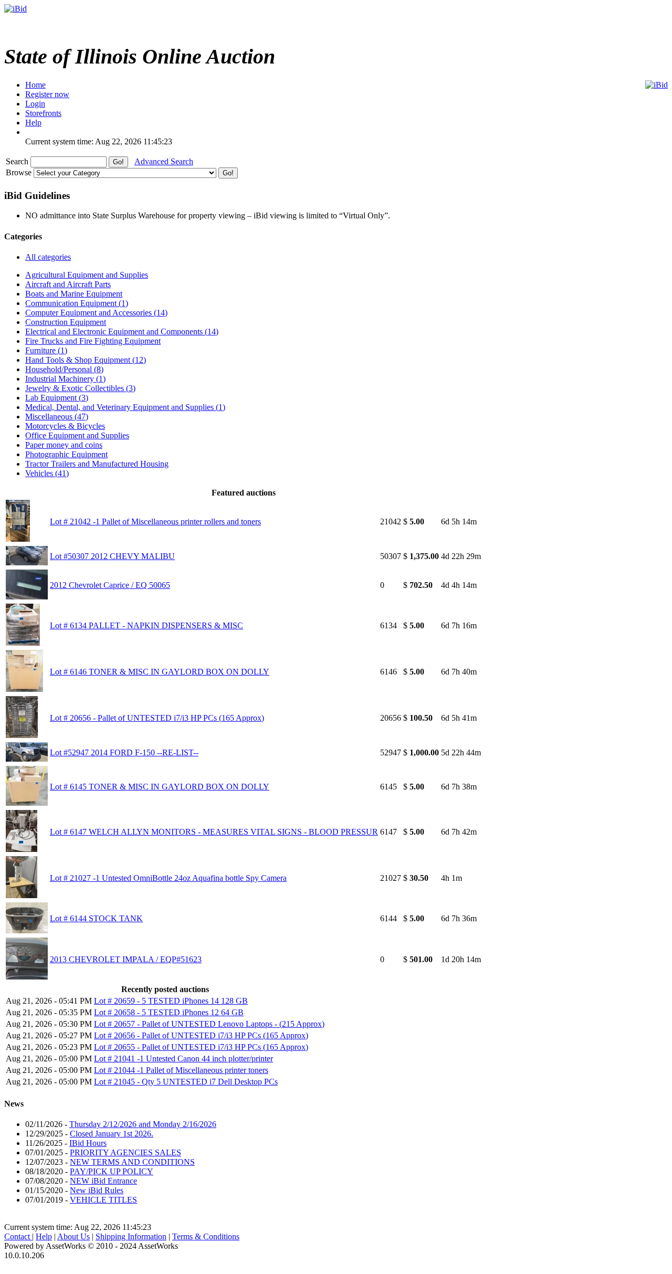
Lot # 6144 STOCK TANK (96, 918)
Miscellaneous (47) (56, 416)
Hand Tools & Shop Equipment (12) (85, 359)
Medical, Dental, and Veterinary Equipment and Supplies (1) (125, 407)
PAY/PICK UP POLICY (111, 1171)
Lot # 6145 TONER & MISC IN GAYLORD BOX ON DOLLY (159, 786)
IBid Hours (88, 1143)
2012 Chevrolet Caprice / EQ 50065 (110, 585)
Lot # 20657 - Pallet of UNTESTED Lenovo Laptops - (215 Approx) (209, 1023)
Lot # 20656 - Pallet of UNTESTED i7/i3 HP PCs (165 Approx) (157, 717)
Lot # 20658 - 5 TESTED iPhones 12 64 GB (169, 1012)
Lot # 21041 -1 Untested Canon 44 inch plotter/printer (183, 1058)
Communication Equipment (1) (76, 303)
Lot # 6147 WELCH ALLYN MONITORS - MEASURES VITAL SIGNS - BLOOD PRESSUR (214, 831)
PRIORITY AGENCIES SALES (125, 1152)
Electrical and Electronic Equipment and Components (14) (121, 331)
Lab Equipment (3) (56, 397)
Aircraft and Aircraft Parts (68, 284)
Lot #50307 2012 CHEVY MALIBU (112, 556)
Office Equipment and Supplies (77, 435)
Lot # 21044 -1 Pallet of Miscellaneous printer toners (181, 1070)
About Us (73, 1236)
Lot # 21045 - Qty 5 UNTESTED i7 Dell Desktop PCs (186, 1081)
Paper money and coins (63, 444)
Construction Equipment (65, 322)
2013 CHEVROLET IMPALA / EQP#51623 (126, 959)
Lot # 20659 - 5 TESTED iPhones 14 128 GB (171, 1000)
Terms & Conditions (205, 1236)
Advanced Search (163, 161)
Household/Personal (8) (64, 369)
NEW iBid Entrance (103, 1180)
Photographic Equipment (66, 454)
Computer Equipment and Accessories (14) (96, 312)
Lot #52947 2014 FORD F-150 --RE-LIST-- (124, 752)
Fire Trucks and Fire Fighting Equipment (93, 340)
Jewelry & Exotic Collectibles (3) (80, 388)
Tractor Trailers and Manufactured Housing (97, 463)
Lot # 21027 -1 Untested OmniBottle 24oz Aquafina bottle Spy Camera (168, 877)
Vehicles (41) (47, 473)
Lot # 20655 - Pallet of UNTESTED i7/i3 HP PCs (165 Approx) (201, 1047)
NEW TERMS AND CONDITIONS (132, 1161)
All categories (48, 256)
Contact (18, 1236)
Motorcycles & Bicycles (65, 426)
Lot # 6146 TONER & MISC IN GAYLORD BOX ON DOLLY (159, 671)
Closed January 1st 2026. (111, 1133)
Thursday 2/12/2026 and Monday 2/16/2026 (142, 1124)
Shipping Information (131, 1236)
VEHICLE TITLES (103, 1199)
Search (18, 161)
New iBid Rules (96, 1190)
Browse (20, 172)
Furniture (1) (46, 350)
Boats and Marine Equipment (73, 293)
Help (44, 1236)
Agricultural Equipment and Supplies (86, 274)
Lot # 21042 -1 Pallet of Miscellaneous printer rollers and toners (155, 521)
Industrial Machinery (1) (65, 378)
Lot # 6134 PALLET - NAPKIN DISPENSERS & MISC (146, 625)
